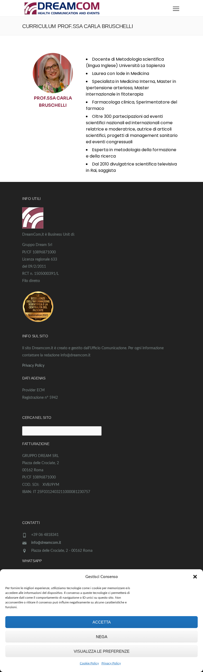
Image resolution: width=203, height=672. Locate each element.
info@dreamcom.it (46, 543)
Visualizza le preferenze (102, 651)
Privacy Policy (111, 663)
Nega (101, 636)
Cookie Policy (89, 663)
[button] (195, 576)
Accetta (102, 622)
